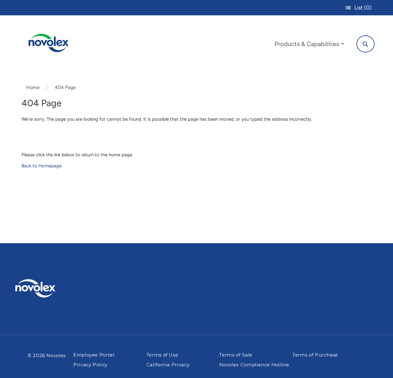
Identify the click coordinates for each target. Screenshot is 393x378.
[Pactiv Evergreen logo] (47, 288)
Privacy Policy (90, 365)
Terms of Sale (235, 355)
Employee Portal (94, 355)
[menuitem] (309, 45)
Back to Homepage (41, 166)
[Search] (365, 44)
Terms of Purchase (315, 355)
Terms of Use (162, 355)
